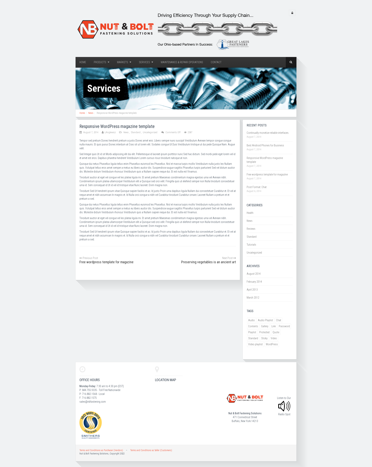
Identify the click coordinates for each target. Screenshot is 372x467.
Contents (253, 326)
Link (273, 326)
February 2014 (254, 281)
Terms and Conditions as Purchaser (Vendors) (101, 450)
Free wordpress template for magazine (267, 174)
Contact (216, 62)
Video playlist (255, 344)
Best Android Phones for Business (265, 145)
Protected (264, 332)
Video (274, 338)
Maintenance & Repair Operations (182, 62)
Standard (135, 132)
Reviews (251, 228)
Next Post (227, 258)
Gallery (264, 326)
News (90, 113)
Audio (251, 320)
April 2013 (252, 289)
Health (250, 212)
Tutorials (251, 244)
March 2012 (253, 297)
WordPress (272, 344)
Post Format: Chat (257, 187)
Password (284, 326)
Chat (278, 320)
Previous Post (90, 258)
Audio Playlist (265, 320)
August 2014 (254, 273)
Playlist (252, 332)
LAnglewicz (110, 132)
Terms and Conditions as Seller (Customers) (151, 450)
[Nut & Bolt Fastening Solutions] (176, 30)
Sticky (264, 338)
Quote (276, 332)
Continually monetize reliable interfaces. (268, 132)
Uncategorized (150, 132)
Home (82, 62)
